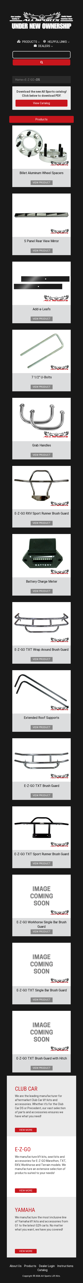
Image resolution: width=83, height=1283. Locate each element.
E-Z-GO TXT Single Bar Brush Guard (42, 990)
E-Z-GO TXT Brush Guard (41, 786)
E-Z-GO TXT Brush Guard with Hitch (41, 1058)
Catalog (42, 1270)
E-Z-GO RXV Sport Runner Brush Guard (42, 513)
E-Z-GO (29, 79)
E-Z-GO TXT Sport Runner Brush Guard (41, 854)
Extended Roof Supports (41, 718)
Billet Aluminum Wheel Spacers (41, 173)
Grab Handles (41, 445)
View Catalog (41, 103)
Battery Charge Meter (41, 581)
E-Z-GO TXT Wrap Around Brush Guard (41, 650)
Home (19, 79)
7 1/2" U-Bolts (41, 377)
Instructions (65, 1266)
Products (30, 1266)
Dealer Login (47, 1266)
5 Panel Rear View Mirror (41, 241)
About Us (16, 1266)
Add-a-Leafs (42, 309)
